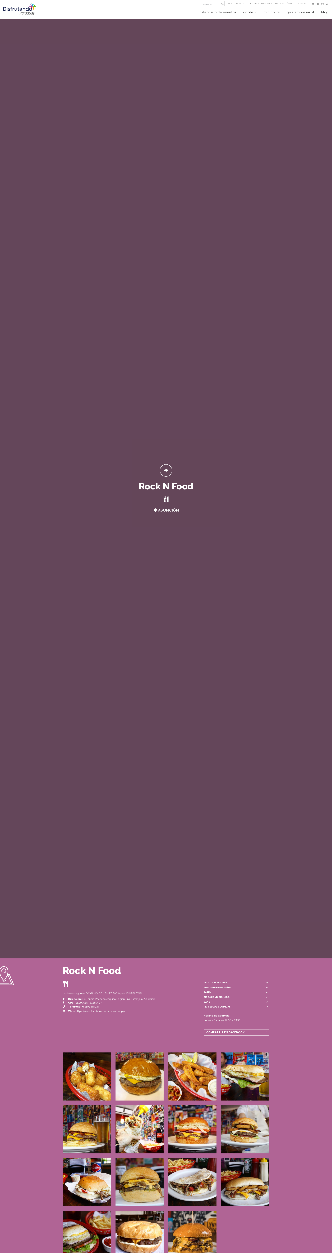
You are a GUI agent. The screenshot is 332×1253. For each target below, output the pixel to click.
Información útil (285, 3)
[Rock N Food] (86, 1076)
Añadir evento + (236, 3)
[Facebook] (318, 4)
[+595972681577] (328, 4)
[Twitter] (314, 4)
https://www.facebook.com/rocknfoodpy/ (100, 1011)
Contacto (303, 3)
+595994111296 (90, 1006)
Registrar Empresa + (260, 3)
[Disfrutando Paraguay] (19, 9)
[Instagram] (323, 4)
